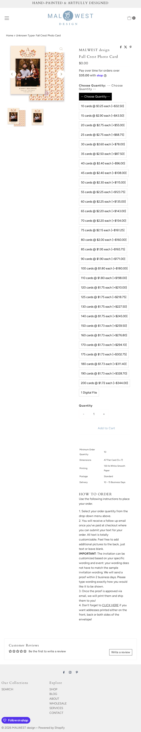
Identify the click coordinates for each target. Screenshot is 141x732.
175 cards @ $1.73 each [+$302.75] (104, 354)
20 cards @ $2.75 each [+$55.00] (102, 125)
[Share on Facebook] (121, 47)
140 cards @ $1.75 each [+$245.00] (104, 316)
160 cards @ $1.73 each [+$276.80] (104, 335)
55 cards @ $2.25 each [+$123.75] (103, 192)
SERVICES (56, 708)
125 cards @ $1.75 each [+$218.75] (103, 297)
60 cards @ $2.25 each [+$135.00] (103, 201)
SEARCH (7, 689)
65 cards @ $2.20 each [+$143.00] (103, 211)
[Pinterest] (77, 672)
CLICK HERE (110, 605)
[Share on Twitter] (126, 47)
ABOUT (54, 698)
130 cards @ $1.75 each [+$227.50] (104, 306)
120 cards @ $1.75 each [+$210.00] (104, 287)
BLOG (53, 694)
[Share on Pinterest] (131, 47)
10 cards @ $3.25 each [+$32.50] (102, 106)
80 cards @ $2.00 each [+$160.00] (103, 239)
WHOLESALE (58, 703)
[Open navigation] (7, 18)
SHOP (53, 689)
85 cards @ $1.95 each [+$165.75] (103, 249)
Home (9, 35)
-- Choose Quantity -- (95, 96)
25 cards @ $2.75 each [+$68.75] (102, 134)
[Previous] (12, 74)
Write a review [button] (120, 652)
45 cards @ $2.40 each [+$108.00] (103, 173)
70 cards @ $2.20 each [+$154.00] (103, 220)
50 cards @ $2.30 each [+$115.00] (103, 182)
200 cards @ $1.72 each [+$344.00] (104, 383)
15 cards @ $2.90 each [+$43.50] (102, 115)
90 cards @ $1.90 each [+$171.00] (103, 259)
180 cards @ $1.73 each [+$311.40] (103, 364)
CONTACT (56, 713)
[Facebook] (64, 672)
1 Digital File (89, 392)
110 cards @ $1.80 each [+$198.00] (104, 278)
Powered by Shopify (51, 727)
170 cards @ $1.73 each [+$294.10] (104, 345)
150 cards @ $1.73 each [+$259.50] (104, 325)
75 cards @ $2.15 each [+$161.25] (102, 230)
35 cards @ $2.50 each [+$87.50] (102, 154)
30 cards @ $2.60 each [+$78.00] (103, 144)
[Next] (61, 74)
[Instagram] (70, 672)
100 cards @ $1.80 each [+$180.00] (104, 268)
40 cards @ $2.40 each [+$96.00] (103, 163)
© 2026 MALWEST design (18, 727)
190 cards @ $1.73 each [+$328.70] (104, 373)
